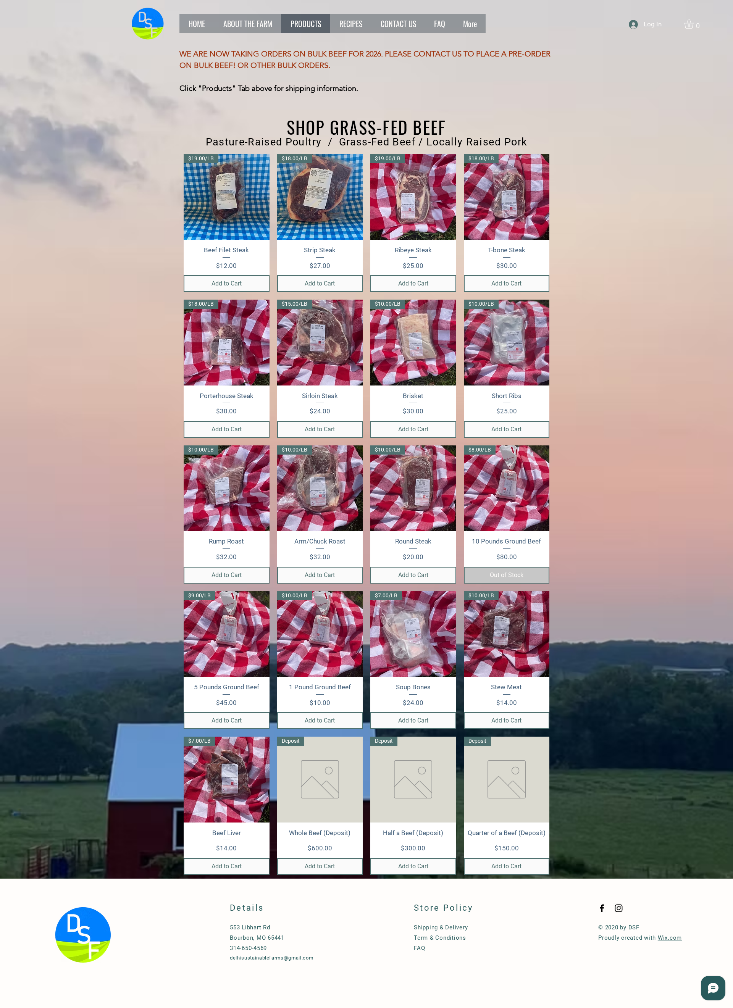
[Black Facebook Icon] (602, 908)
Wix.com (670, 937)
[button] (694, 24)
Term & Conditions (440, 937)
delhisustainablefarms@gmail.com (271, 958)
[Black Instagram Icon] (619, 908)
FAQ (419, 948)
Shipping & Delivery (441, 927)
